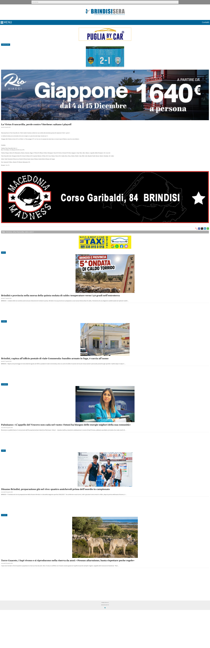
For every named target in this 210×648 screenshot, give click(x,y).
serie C (31, 232)
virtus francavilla (18, 232)
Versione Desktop (105, 605)
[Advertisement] (105, 311)
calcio (27, 232)
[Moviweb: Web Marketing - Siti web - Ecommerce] (105, 609)
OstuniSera (4, 384)
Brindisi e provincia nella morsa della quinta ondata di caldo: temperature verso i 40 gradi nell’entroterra (60, 295)
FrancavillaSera (5, 44)
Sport (3, 450)
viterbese (9, 232)
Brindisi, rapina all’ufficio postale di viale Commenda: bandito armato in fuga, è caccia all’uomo (54, 358)
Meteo (3, 252)
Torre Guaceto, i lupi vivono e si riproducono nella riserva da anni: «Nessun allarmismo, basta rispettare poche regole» (67, 560)
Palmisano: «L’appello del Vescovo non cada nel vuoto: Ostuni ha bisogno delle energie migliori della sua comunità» (66, 424)
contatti (205, 22)
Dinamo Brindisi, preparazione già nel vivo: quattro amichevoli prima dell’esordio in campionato (55, 489)
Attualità (4, 515)
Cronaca (4, 321)
